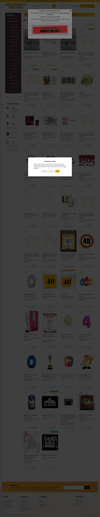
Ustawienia (44, 171)
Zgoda (57, 171)
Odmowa (51, 171)
